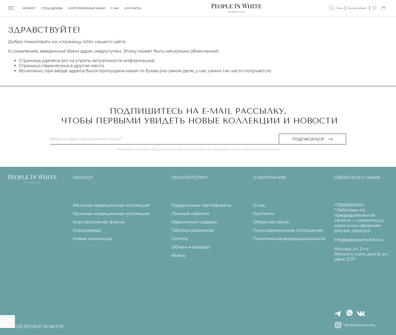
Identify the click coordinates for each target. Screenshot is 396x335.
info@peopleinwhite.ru (359, 239)
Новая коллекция (92, 238)
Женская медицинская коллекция (111, 205)
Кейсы (178, 255)
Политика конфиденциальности (289, 238)
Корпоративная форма (98, 222)
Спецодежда (51, 8)
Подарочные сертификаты (201, 205)
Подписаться (308, 139)
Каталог (29, 8)
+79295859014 (349, 205)
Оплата (179, 238)
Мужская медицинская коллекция (111, 213)
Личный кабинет (190, 213)
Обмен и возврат (190, 247)
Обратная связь (271, 222)
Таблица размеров (192, 230)
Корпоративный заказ (86, 8)
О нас (114, 8)
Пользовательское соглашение (288, 230)
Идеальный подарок (194, 222)
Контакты (133, 8)
